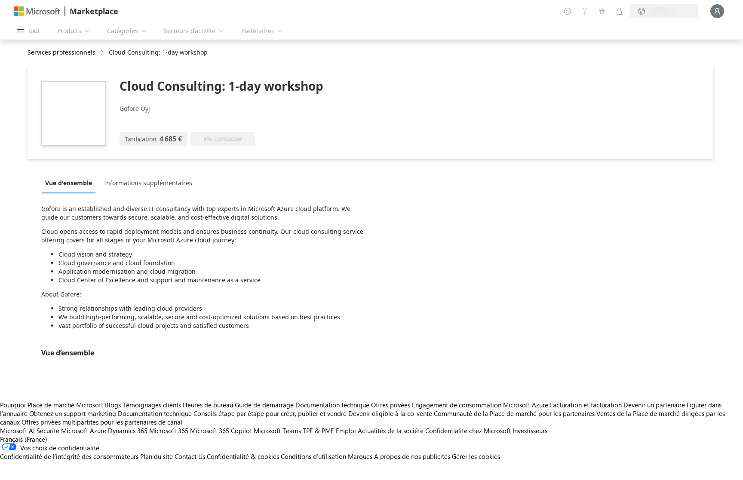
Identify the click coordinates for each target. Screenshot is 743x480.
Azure (98, 430)
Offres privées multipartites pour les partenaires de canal (101, 422)
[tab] (70, 182)
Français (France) (23, 439)
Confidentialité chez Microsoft (468, 430)
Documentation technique (332, 405)
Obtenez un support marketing (72, 413)
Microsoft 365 (168, 430)
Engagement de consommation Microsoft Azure (481, 405)
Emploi (346, 430)
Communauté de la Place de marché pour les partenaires (514, 413)
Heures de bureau (208, 405)
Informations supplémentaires (148, 183)
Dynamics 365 (127, 430)
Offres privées (390, 405)
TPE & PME (318, 430)
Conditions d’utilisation (313, 456)
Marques (360, 456)
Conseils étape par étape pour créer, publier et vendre (270, 413)
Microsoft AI (17, 430)
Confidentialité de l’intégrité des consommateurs (69, 456)
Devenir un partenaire (654, 405)
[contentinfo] (103, 52)
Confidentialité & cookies (243, 456)
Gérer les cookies (476, 456)
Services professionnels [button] (61, 52)
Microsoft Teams (277, 430)
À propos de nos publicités (412, 456)
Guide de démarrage (264, 405)
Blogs (113, 405)
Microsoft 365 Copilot (221, 430)
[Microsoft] (37, 11)
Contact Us (190, 456)
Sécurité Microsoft (62, 430)
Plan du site (156, 456)
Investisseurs (530, 430)
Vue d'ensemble (68, 183)
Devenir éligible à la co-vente (390, 413)
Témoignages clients (152, 405)
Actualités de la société (391, 430)
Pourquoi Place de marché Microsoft (51, 405)
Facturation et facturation (586, 405)
